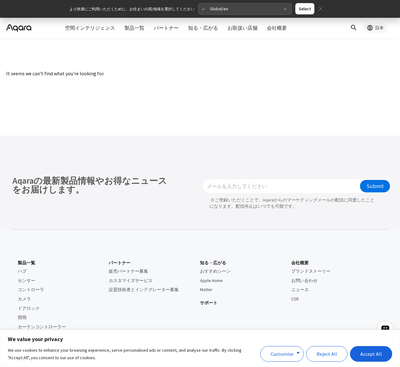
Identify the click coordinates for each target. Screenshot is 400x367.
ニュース (300, 289)
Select (305, 9)
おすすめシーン (215, 271)
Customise (282, 354)
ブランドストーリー (311, 271)
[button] (354, 27)
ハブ (22, 271)
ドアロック (29, 308)
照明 (22, 317)
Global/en (219, 9)
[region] (200, 348)
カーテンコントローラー (42, 327)
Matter (206, 289)
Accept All (371, 354)
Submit (375, 186)
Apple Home (211, 280)
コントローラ (31, 289)
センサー (26, 280)
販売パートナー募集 (128, 271)
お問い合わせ (304, 280)
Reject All (327, 354)
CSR (295, 299)
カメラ (24, 299)
